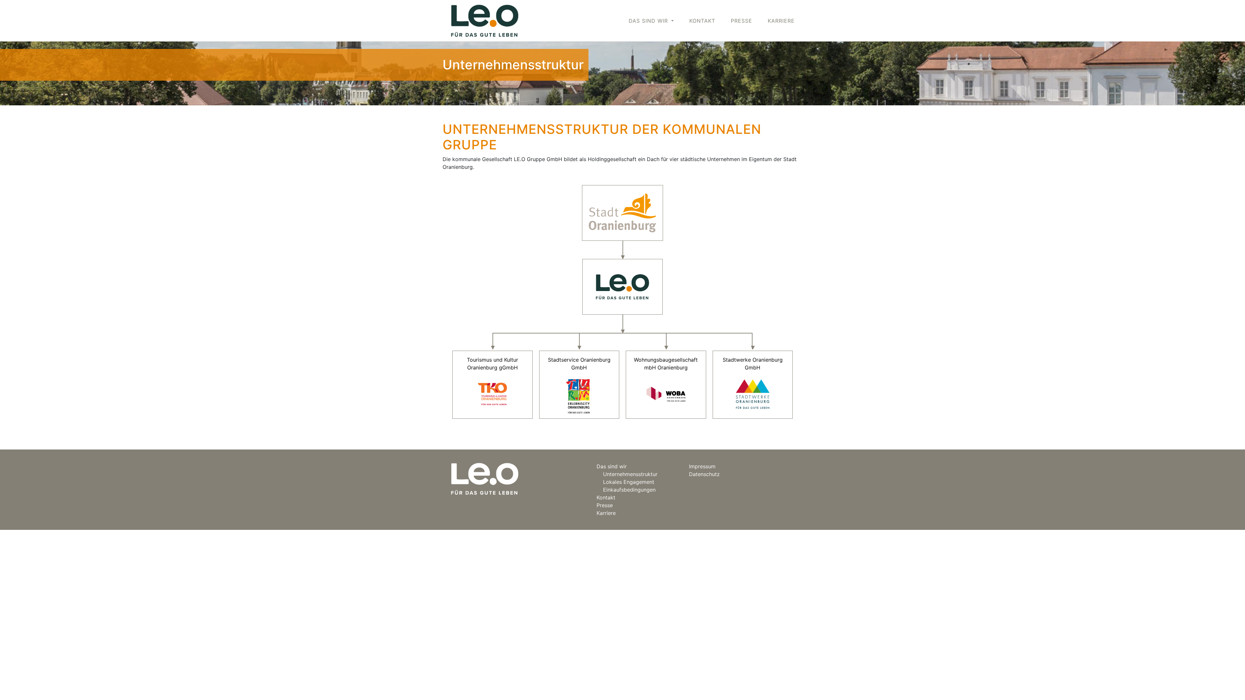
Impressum (702, 466)
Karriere (781, 21)
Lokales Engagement (628, 482)
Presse (741, 21)
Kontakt (702, 21)
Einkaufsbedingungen (629, 489)
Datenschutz (704, 474)
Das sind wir (612, 466)
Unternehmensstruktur (630, 474)
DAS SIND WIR (649, 21)
